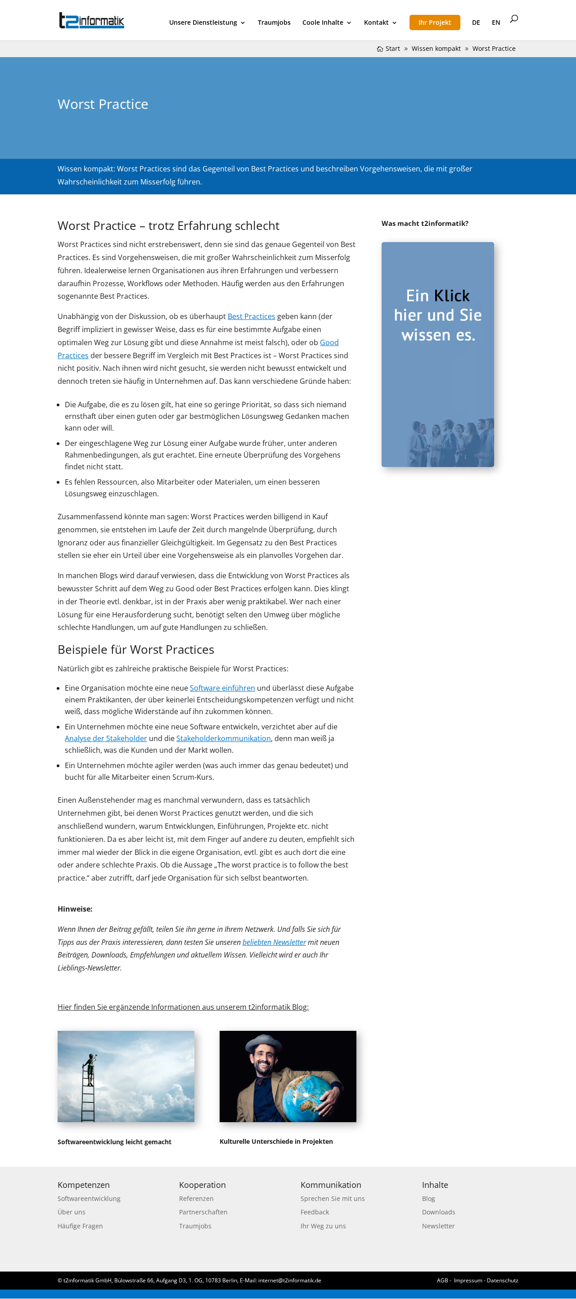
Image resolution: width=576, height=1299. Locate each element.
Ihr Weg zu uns (323, 1226)
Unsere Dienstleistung (203, 23)
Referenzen (196, 1198)
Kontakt (376, 23)
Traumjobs (274, 23)
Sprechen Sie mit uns (333, 1198)
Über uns (72, 1212)
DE (476, 23)
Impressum (468, 1280)
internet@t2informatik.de (289, 1280)
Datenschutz (502, 1280)
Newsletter (438, 1226)
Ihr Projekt (434, 22)
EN (496, 23)
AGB (443, 1280)
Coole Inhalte (322, 23)
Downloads (438, 1212)
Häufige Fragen (80, 1226)
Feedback (315, 1212)
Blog (428, 1198)
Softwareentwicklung (89, 1198)
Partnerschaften (203, 1212)
